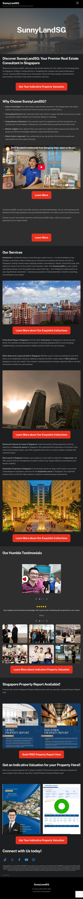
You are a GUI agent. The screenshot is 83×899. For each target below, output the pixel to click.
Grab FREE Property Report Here (41, 754)
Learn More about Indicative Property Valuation (41, 669)
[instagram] (34, 859)
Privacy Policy (5, 875)
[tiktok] (5, 859)
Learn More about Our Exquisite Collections (41, 330)
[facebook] (20, 859)
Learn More (41, 195)
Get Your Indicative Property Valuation (41, 86)
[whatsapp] (13, 859)
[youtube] (27, 859)
